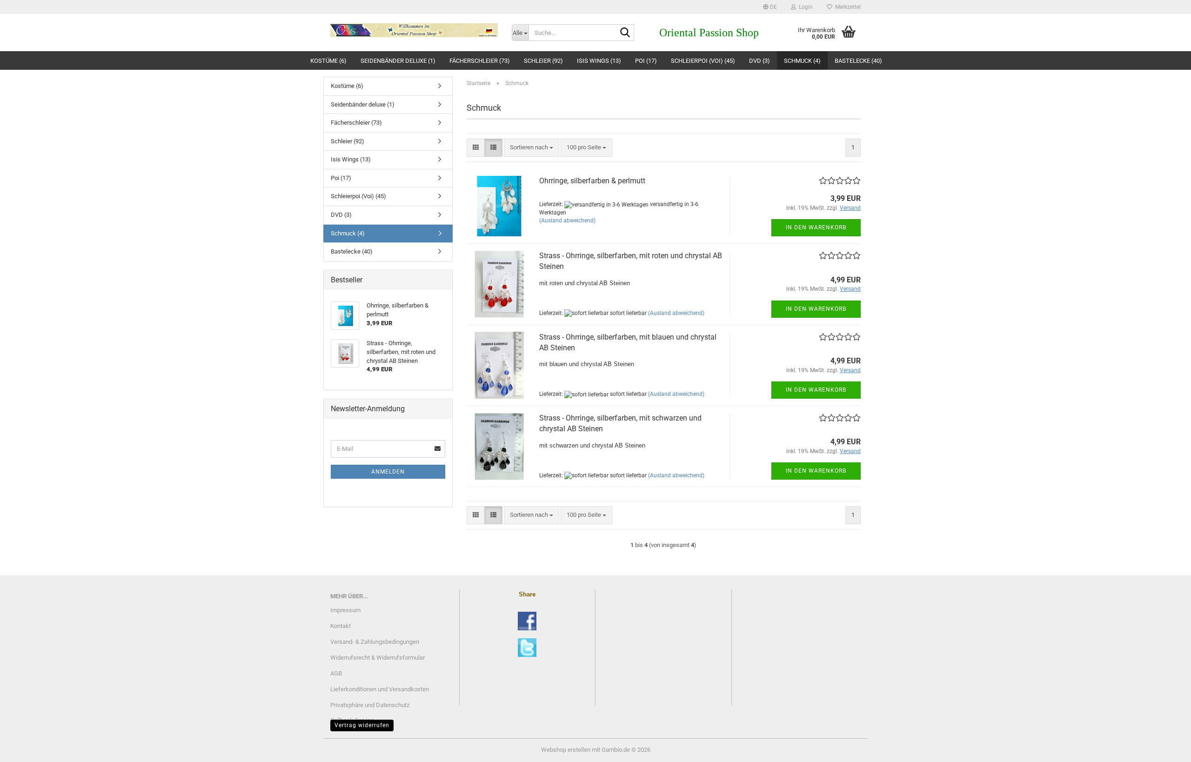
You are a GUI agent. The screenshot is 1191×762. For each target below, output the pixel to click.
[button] (770, 7)
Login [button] (804, 7)
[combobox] (531, 148)
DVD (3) (759, 60)
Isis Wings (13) (599, 60)
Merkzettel (846, 7)
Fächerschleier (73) (479, 60)
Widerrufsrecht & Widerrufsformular (377, 657)
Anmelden (388, 471)
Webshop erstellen (565, 749)
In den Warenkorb (816, 227)
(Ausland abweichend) (567, 220)
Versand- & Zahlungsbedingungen (374, 641)
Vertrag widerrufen (362, 725)
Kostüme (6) (328, 60)
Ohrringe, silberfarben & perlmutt (592, 180)
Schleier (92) (543, 60)
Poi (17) (646, 60)
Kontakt (340, 625)
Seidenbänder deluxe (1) (398, 60)
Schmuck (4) (802, 60)
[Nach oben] (1165, 748)
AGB (336, 673)
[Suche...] (625, 33)
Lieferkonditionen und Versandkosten (379, 689)
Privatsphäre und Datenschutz (369, 705)
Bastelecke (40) (858, 60)
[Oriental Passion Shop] (414, 30)
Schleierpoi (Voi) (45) (703, 60)
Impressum (345, 610)
